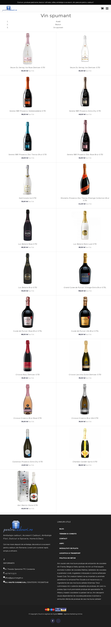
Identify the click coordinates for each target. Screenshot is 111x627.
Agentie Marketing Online (73, 614)
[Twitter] (7, 559)
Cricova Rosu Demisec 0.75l (28, 375)
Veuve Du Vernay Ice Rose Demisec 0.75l (27, 68)
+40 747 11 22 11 (10, 574)
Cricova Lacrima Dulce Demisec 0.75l (85, 375)
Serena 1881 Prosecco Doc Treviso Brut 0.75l (28, 155)
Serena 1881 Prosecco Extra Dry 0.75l (85, 111)
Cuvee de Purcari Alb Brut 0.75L (85, 331)
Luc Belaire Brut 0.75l (27, 287)
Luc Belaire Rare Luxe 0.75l (85, 244)
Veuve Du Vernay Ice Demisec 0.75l (85, 68)
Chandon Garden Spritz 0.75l (85, 462)
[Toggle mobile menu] (107, 8)
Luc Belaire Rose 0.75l (27, 244)
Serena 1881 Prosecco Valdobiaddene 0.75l (28, 111)
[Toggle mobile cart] (102, 8)
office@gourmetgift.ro (14, 578)
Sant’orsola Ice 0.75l (27, 198)
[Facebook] (4, 559)
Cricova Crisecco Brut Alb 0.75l (85, 418)
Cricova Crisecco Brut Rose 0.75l (28, 418)
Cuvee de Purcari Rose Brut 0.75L (27, 331)
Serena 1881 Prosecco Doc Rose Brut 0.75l (85, 155)
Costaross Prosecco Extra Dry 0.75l (27, 462)
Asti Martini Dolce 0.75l (28, 505)
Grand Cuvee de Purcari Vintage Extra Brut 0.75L (85, 287)
